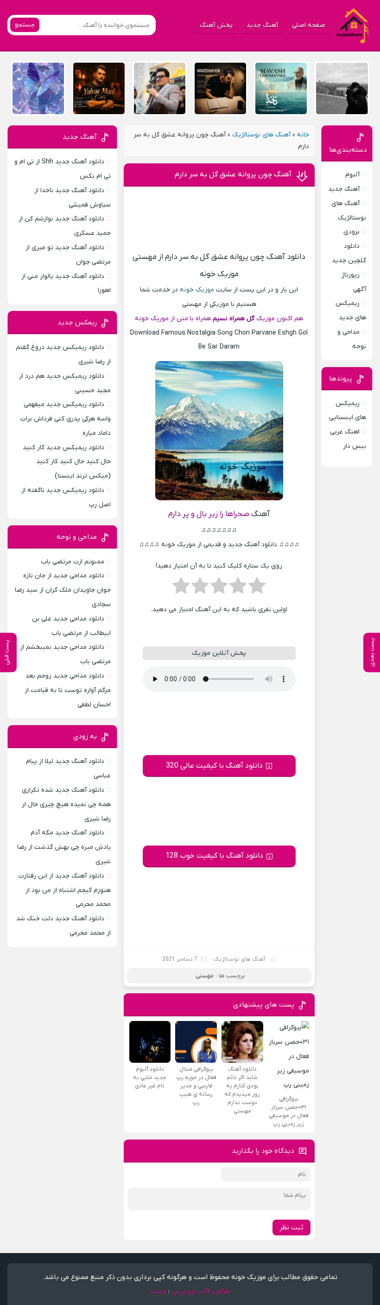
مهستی (205, 976)
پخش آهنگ (216, 25)
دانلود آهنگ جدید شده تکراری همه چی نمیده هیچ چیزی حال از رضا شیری (66, 804)
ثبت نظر (291, 1227)
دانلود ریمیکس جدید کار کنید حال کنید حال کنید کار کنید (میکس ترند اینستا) (67, 462)
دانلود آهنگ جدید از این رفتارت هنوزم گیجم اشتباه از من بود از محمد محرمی (65, 890)
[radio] (257, 588)
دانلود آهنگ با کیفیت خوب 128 (214, 855)
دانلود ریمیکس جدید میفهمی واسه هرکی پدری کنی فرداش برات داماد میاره (65, 419)
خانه (303, 134)
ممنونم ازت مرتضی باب (72, 561)
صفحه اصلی (308, 25)
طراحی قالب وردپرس (200, 1291)
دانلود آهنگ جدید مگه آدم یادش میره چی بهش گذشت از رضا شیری (64, 847)
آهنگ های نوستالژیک (261, 134)
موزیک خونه (197, 289)
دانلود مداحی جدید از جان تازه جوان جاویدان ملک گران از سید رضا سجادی (63, 590)
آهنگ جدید (262, 25)
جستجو (25, 25)
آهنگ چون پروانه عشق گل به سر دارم (233, 174)
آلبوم (352, 174)
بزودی (351, 231)
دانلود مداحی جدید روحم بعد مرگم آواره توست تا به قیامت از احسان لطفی (68, 690)
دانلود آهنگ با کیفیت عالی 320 (214, 765)
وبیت (158, 1291)
